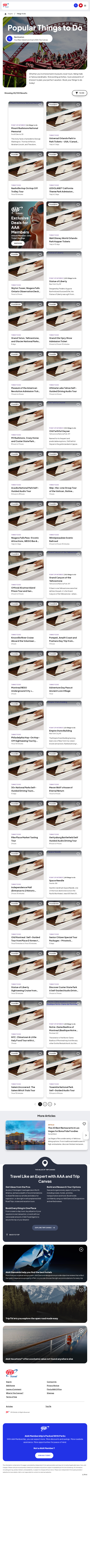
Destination (19, 37)
